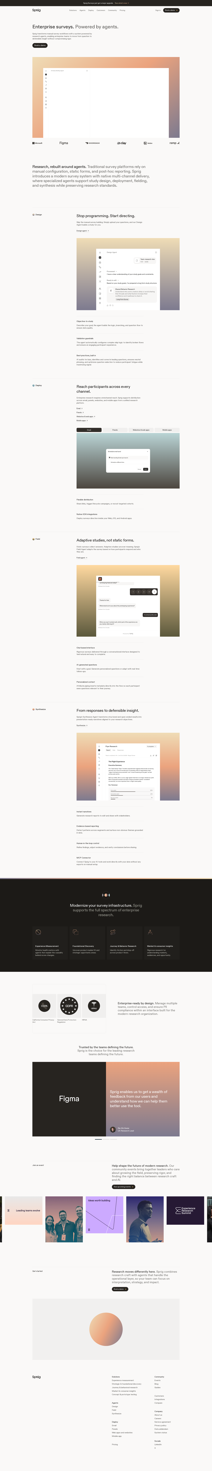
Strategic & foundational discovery (126, 1384)
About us (158, 1415)
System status (160, 1432)
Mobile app (117, 1436)
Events (157, 1380)
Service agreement (162, 1422)
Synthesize (116, 1413)
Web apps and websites (122, 1432)
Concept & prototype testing (124, 1394)
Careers (157, 1418)
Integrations (159, 1399)
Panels (115, 1429)
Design (115, 1406)
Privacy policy (160, 1425)
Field (114, 1410)
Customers (101, 10)
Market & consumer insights (124, 1391)
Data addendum (161, 1429)
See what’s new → (122, 3)
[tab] (89, 430)
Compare (158, 1403)
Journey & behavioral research (125, 1387)
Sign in (158, 10)
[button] (73, 10)
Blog (156, 1384)
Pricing (122, 10)
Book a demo (40, 45)
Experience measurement (123, 1380)
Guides (157, 1387)
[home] (36, 10)
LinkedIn (158, 1444)
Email (114, 1425)
